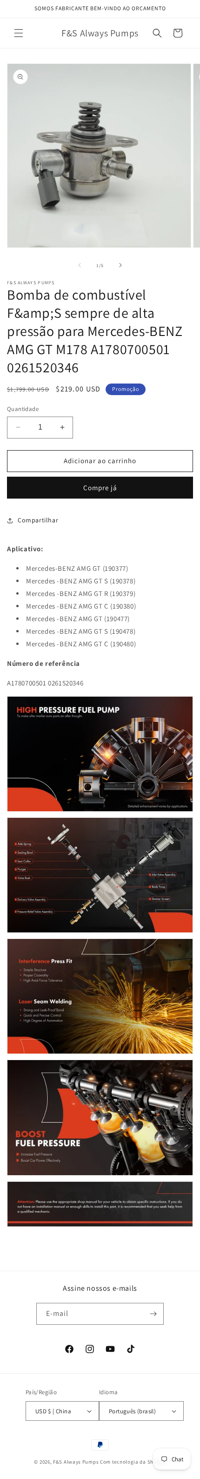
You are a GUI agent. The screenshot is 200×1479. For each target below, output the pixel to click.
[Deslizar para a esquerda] (79, 265)
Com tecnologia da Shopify (133, 1461)
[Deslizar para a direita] (120, 265)
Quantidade (23, 409)
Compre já (100, 487)
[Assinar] (153, 1314)
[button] (18, 33)
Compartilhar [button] (38, 520)
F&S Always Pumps (76, 1461)
